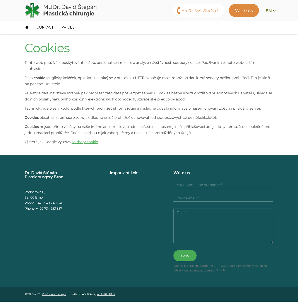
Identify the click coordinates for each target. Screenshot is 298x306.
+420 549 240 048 (49, 203)
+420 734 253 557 (200, 10)
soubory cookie (85, 142)
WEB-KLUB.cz (106, 294)
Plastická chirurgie (54, 294)
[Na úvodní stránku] (60, 10)
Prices (68, 27)
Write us (244, 10)
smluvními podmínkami (199, 270)
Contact (44, 27)
